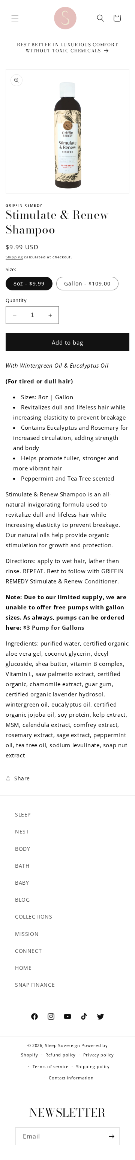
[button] (15, 18)
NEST (22, 831)
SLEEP (23, 814)
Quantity (16, 300)
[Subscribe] (111, 1136)
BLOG (22, 899)
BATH (22, 865)
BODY (22, 848)
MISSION (27, 933)
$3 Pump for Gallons (53, 627)
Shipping (14, 256)
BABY (22, 882)
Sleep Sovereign (62, 1045)
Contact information (71, 1078)
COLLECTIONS (33, 916)
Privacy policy (98, 1055)
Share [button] (22, 778)
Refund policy (60, 1055)
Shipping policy (93, 1066)
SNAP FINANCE (35, 984)
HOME (23, 967)
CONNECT (28, 950)
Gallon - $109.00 (87, 283)
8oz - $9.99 (29, 283)
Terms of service (51, 1066)
